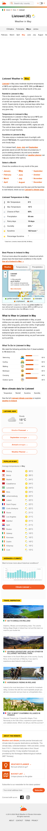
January (7, 171)
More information (16, 289)
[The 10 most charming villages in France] (23, 704)
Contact (19, 820)
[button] (27, 292)
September (33, 147)
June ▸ (35, 29)
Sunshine (27, 393)
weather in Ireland (9, 400)
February (4, 35)
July (34, 35)
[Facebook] (22, 797)
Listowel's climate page (34, 189)
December (38, 182)
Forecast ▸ (20, 29)
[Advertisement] (23, 57)
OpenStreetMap (39, 296)
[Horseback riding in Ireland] (23, 673)
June (29, 35)
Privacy (35, 820)
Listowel (22, 10)
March (12, 35)
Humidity (37, 393)
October (37, 174)
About (11, 820)
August (40, 35)
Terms (27, 820)
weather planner (35, 155)
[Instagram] (28, 797)
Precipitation (37, 267)
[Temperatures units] (41, 3)
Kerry (14, 10)
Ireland (8, 10)
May (23, 35)
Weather (7, 267)
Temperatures (21, 267)
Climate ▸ (10, 29)
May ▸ (28, 29)
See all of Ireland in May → (13, 261)
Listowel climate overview (21, 398)
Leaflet (30, 296)
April (18, 35)
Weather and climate (10, 740)
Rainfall (18, 393)
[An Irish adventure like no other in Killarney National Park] (23, 642)
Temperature (8, 393)
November (38, 178)
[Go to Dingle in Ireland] (23, 611)
